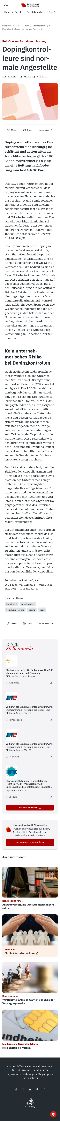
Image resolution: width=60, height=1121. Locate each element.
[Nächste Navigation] (55, 12)
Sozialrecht (11, 604)
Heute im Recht (22, 25)
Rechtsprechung (40, 25)
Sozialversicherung (15, 610)
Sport (42, 610)
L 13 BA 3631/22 (15, 238)
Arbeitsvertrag (28, 604)
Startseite (6, 25)
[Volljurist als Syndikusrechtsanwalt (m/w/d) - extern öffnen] (51, 720)
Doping (32, 610)
